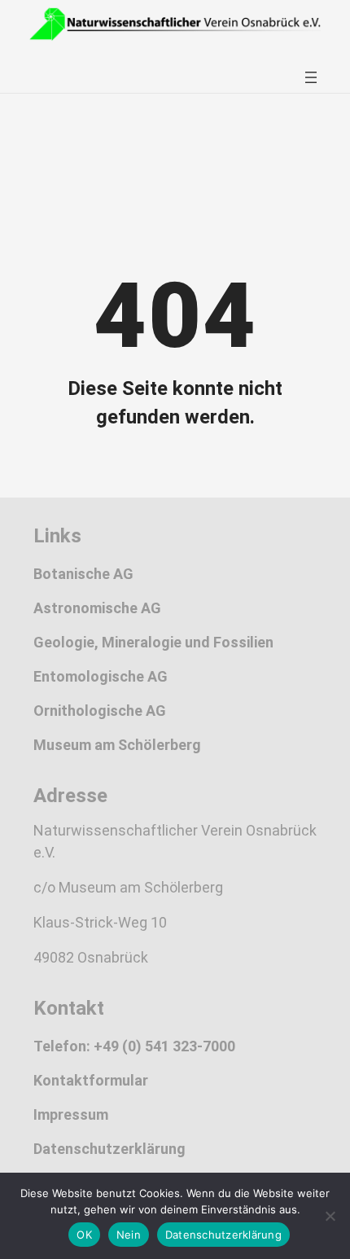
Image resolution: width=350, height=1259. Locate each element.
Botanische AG (83, 573)
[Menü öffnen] (311, 77)
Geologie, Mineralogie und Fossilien (153, 642)
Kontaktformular (90, 1080)
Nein (128, 1234)
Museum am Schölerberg (117, 744)
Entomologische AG (100, 676)
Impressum (70, 1114)
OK (84, 1234)
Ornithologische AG (99, 710)
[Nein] (330, 1216)
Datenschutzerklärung (109, 1148)
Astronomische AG (97, 607)
